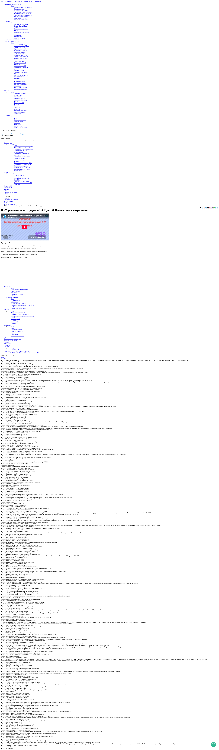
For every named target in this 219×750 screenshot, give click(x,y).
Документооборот (19, 158)
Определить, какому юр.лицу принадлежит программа (21, 84)
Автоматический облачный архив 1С (20, 80)
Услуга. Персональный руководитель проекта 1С (21, 58)
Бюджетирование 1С (20, 152)
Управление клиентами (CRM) (23, 163)
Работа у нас (18, 126)
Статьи (16, 101)
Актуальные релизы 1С (21, 93)
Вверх (2, 357)
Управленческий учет (20, 150)
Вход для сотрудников (10, 192)
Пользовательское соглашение (19, 112)
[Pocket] (210, 207)
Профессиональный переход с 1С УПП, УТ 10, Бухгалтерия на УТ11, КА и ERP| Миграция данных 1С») (21, 52)
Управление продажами (21, 166)
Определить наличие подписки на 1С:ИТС (20, 88)
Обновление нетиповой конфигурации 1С (21, 75)
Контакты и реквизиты (21, 127)
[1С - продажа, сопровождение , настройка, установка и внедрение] (21, 1)
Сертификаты (18, 124)
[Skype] (215, 207)
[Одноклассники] (204, 207)
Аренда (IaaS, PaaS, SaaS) (21, 181)
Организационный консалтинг (23, 12)
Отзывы (16, 104)
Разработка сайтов (19, 38)
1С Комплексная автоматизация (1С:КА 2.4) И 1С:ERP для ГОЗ (23, 146)
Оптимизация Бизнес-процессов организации (21, 18)
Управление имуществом (21, 153)
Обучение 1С (18, 78)
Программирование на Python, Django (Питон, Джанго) (21, 26)
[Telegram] (217, 207)
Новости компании (20, 120)
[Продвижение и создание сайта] (4, 359)
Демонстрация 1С (19, 61)
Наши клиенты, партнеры (19, 122)
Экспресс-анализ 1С (20, 63)
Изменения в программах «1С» (19, 95)
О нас (16, 118)
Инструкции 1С (19, 103)
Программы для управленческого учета (21, 9)
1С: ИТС (17, 180)
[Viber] (212, 207)
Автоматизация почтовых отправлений (22, 169)
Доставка (17, 107)
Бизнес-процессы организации (23, 7)
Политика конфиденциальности (20, 109)
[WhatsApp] (214, 207)
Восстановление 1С (20, 70)
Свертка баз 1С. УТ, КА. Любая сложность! (21, 46)
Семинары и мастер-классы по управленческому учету (23, 15)
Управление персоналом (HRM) (23, 149)
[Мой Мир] (206, 207)
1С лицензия (18, 176)
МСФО (16, 155)
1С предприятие (19, 175)
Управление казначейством (22, 156)
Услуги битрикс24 (19, 44)
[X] (208, 207)
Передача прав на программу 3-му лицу (20, 99)
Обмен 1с (17, 64)
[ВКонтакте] (202, 207)
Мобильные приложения (21, 178)
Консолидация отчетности (22, 167)
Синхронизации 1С (20, 66)
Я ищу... (6, 193)
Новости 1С (17, 106)
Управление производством (22, 164)
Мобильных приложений (18, 35)
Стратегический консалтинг (22, 13)
